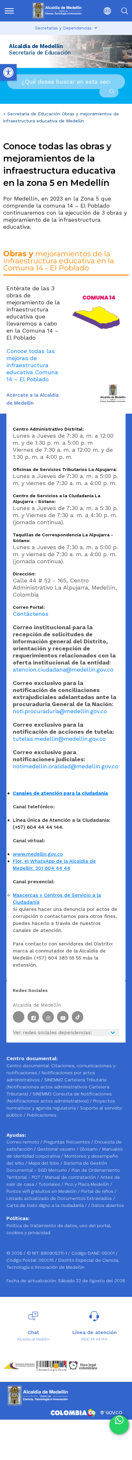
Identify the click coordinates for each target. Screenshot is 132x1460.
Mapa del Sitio (45, 1163)
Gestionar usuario (57, 1148)
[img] (9, 11)
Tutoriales (50, 1184)
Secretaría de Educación (33, 113)
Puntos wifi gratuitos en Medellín (42, 1191)
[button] (102, 11)
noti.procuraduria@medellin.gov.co (60, 711)
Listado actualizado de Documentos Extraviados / (60, 1198)
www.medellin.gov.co (38, 854)
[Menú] (12, 11)
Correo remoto (23, 1141)
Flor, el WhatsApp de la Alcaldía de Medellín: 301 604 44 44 (54, 864)
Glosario (89, 1148)
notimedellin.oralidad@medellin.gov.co (65, 766)
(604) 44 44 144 (94, 1339)
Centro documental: (28, 1065)
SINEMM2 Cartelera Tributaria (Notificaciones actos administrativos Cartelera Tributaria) (57, 1086)
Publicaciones (41, 1115)
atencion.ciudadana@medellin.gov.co (63, 669)
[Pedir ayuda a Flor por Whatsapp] (119, 1424)
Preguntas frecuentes (67, 1141)
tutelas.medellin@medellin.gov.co (59, 738)
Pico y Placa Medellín (87, 1184)
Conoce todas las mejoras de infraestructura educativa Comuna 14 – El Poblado (32, 365)
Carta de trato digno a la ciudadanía (45, 1205)
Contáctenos (30, 613)
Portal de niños (98, 1191)
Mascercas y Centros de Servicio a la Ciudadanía (57, 898)
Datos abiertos (107, 1205)
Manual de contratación (71, 1177)
